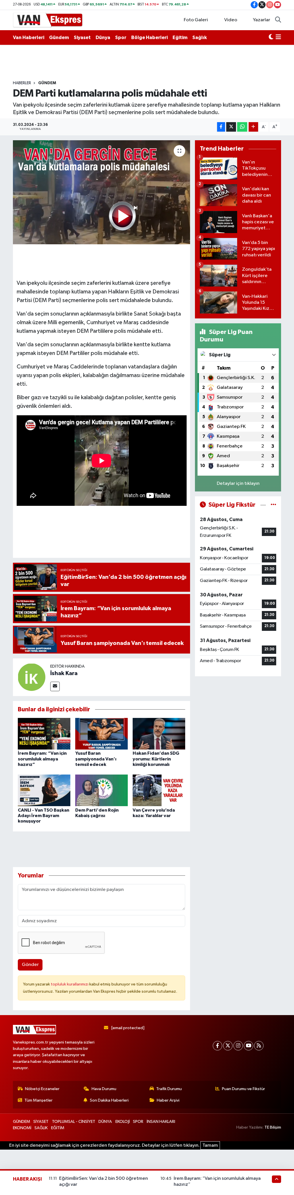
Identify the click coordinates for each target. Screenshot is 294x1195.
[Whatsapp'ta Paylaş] (242, 127)
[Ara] (278, 20)
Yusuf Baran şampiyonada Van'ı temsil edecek (95, 758)
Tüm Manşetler (38, 1100)
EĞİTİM (57, 1128)
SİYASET (41, 1121)
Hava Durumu (104, 1089)
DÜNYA (105, 1121)
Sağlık (199, 37)
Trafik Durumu (169, 1089)
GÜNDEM (47, 83)
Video (230, 20)
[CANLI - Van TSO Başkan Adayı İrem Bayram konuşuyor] (44, 790)
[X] (228, 1045)
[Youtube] (248, 1045)
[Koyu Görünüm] (271, 37)
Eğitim (180, 37)
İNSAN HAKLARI (161, 1121)
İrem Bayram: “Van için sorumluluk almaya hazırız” (42, 758)
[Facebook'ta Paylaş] (221, 127)
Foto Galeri (196, 20)
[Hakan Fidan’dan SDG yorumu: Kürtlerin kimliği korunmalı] (159, 733)
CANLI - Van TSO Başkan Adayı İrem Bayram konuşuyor (43, 815)
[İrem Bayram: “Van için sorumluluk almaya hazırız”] (44, 733)
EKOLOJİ (122, 1121)
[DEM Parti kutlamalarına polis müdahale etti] (101, 192)
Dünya (103, 37)
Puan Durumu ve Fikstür (243, 1089)
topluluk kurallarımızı (70, 984)
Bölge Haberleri (149, 37)
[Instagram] (238, 1045)
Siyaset (82, 37)
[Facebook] (217, 1045)
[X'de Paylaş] (231, 127)
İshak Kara (64, 673)
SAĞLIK (41, 1128)
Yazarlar (261, 20)
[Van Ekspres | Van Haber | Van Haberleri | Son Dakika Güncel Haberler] (48, 19)
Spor (120, 37)
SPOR (138, 1121)
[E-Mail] (55, 686)
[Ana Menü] (278, 37)
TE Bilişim (272, 1127)
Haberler (22, 83)
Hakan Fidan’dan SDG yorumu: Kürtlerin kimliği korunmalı (156, 758)
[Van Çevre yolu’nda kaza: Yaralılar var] (159, 790)
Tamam (210, 1145)
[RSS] (259, 1045)
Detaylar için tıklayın (238, 483)
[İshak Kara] (31, 677)
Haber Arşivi (168, 1100)
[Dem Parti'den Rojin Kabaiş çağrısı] (101, 790)
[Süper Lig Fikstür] (273, 504)
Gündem (59, 37)
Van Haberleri (28, 37)
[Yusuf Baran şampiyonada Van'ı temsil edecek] (101, 733)
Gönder (30, 964)
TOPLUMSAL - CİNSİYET (73, 1121)
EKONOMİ (22, 1128)
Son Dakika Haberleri (109, 1100)
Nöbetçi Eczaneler (42, 1089)
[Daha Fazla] (253, 127)
